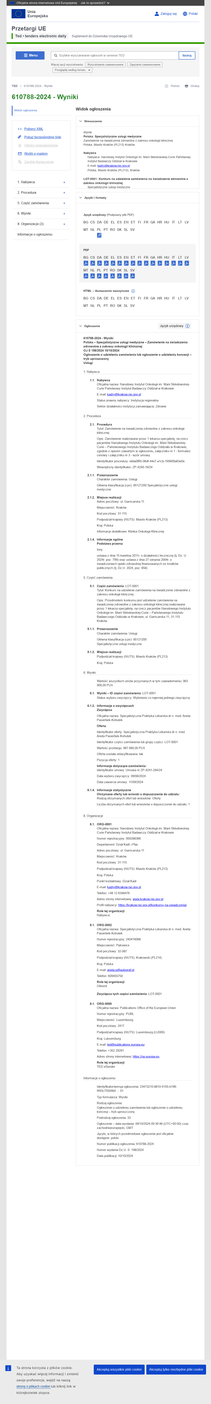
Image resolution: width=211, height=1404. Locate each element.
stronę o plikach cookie (33, 1386)
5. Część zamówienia (33, 203)
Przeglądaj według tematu (70, 70)
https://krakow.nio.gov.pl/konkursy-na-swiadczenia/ (152, 905)
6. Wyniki (24, 213)
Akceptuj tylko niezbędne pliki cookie (176, 1369)
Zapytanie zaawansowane (145, 64)
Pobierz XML (33, 129)
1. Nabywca (26, 182)
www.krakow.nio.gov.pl (148, 899)
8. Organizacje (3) (30, 224)
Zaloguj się (169, 13)
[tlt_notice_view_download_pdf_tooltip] (86, 263)
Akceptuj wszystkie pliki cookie (119, 1369)
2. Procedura (27, 192)
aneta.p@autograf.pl (120, 970)
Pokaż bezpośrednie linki (42, 137)
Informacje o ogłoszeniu (35, 234)
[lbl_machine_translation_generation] (133, 291)
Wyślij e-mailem (36, 153)
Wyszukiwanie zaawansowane (105, 64)
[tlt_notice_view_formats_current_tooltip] (187, 326)
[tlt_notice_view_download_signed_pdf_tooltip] (99, 235)
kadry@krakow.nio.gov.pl (113, 165)
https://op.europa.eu (146, 1056)
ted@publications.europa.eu (125, 1044)
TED (15, 86)
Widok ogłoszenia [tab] (25, 110)
